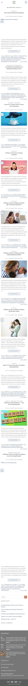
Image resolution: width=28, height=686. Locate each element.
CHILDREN (3, 94)
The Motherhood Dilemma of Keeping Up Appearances (14, 67)
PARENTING (3, 60)
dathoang (20, 16)
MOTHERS (13, 58)
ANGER (15, 194)
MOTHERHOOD (20, 57)
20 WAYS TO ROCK (17, 244)
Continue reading (14, 51)
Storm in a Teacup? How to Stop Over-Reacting (14, 105)
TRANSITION (17, 60)
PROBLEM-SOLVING (13, 394)
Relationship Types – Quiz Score (8, 619)
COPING (20, 56)
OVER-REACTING (7, 147)
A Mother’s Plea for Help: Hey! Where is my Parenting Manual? (14, 455)
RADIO (20, 65)
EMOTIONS (24, 56)
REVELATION (19, 358)
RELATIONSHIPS (4, 197)
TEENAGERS (3, 395)
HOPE (9, 57)
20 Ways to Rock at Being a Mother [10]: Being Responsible (14, 253)
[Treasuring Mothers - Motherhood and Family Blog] (14, 2)
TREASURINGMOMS (5, 61)
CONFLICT (16, 56)
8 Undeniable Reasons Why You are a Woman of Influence (12, 605)
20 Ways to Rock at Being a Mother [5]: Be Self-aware (14, 310)
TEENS (7, 395)
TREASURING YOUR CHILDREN (12, 65)
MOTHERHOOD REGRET (6, 58)
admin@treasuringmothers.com (8, 670)
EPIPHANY (16, 300)
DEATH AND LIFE (12, 586)
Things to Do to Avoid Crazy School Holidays (11, 616)
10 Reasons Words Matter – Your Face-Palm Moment (14, 403)
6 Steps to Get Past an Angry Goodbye (14, 153)
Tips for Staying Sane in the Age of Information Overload (12, 610)
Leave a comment (23, 61)
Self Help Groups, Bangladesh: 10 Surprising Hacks (13, 613)
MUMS (17, 58)
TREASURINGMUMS (13, 61)
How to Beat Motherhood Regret (14, 12)
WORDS (21, 447)
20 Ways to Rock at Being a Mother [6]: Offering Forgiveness (14, 203)
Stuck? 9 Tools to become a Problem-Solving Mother (14, 366)
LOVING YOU (14, 11)
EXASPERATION (4, 57)
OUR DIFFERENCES (22, 58)
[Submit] (25, 597)
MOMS (15, 57)
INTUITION (12, 301)
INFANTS (12, 57)
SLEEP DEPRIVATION (10, 60)
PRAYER (13, 97)
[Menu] (2, 2)
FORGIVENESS (4, 96)
